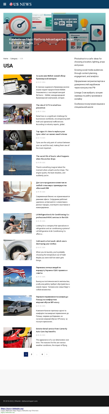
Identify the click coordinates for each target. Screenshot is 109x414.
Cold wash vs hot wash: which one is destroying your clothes (51, 242)
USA (11, 35)
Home (5, 59)
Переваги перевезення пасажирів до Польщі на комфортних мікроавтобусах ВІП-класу (52, 299)
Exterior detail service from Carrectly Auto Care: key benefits (51, 330)
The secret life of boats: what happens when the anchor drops (52, 157)
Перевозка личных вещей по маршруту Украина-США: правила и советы (51, 270)
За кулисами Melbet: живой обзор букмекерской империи (50, 77)
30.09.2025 (41, 162)
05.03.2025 (41, 335)
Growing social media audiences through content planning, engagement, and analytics (88, 73)
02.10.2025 (41, 138)
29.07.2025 (41, 277)
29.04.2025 (41, 306)
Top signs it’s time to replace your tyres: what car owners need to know (51, 133)
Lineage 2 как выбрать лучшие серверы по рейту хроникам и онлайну (88, 95)
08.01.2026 (41, 111)
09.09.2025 (41, 192)
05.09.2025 (41, 221)
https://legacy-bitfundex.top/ (22, 410)
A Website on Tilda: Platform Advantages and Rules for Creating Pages (41, 41)
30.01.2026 (41, 82)
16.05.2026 (14, 48)
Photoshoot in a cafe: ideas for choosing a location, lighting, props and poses (89, 62)
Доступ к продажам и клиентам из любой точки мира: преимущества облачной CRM (51, 185)
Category (13, 59)
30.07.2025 (41, 247)
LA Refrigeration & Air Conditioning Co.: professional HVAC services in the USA (53, 216)
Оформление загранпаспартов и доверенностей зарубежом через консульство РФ (89, 84)
